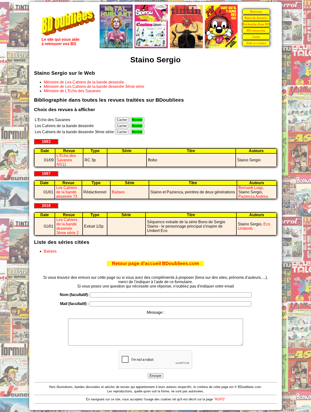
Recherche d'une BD (256, 24)
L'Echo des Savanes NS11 (66, 160)
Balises (118, 192)
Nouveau (256, 11)
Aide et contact (256, 43)
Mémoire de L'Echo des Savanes (72, 91)
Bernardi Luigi (250, 188)
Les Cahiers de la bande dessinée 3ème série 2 (67, 226)
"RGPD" (219, 399)
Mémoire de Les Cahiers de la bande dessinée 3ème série (94, 86)
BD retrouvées (256, 30)
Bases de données (256, 18)
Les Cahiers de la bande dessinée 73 (66, 192)
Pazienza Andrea (253, 196)
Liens (256, 37)
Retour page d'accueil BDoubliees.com (155, 263)
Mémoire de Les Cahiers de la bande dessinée (84, 82)
